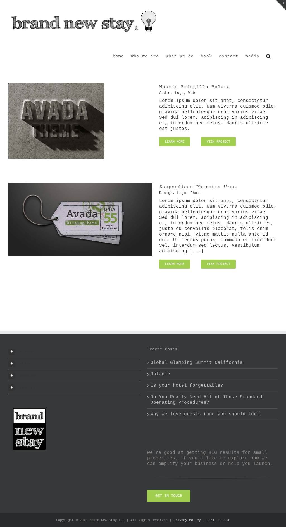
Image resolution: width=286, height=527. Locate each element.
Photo (196, 193)
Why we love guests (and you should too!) (206, 414)
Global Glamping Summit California (197, 362)
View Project (218, 142)
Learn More (174, 142)
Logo (179, 93)
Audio (164, 93)
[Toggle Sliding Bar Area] (281, 5)
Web (191, 93)
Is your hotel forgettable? (187, 385)
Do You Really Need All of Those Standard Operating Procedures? (206, 400)
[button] (268, 56)
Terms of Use (218, 520)
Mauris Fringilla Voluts (194, 86)
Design (166, 193)
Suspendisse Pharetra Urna (197, 186)
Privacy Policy (187, 520)
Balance (160, 374)
